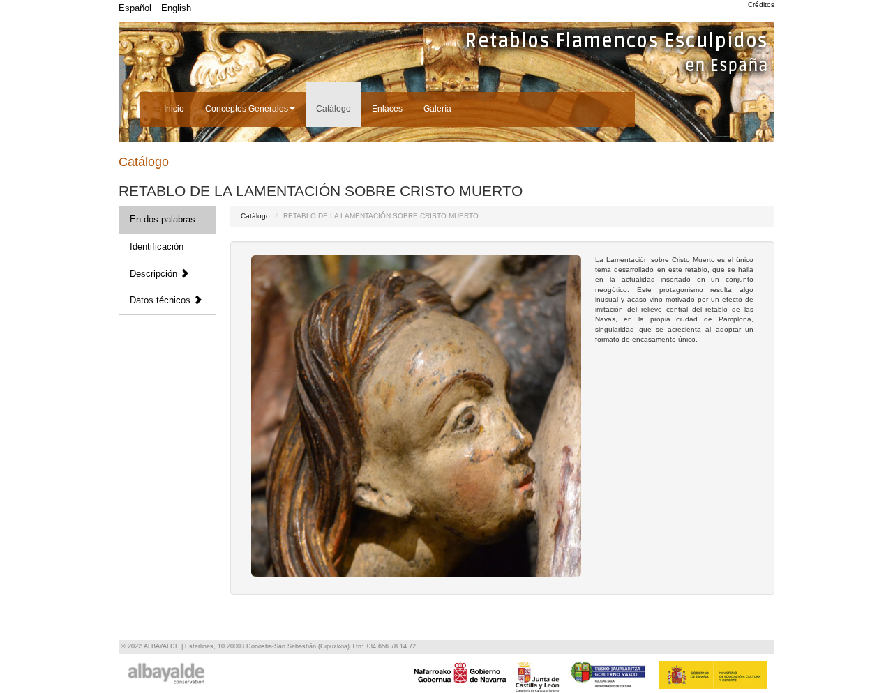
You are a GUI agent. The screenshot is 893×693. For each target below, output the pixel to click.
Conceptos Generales (246, 109)
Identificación (156, 246)
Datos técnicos (161, 300)
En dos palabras (162, 219)
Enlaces (387, 109)
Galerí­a (437, 109)
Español (135, 8)
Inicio (174, 109)
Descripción (155, 273)
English (176, 8)
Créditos (761, 4)
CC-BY (421, 564)
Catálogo (333, 109)
